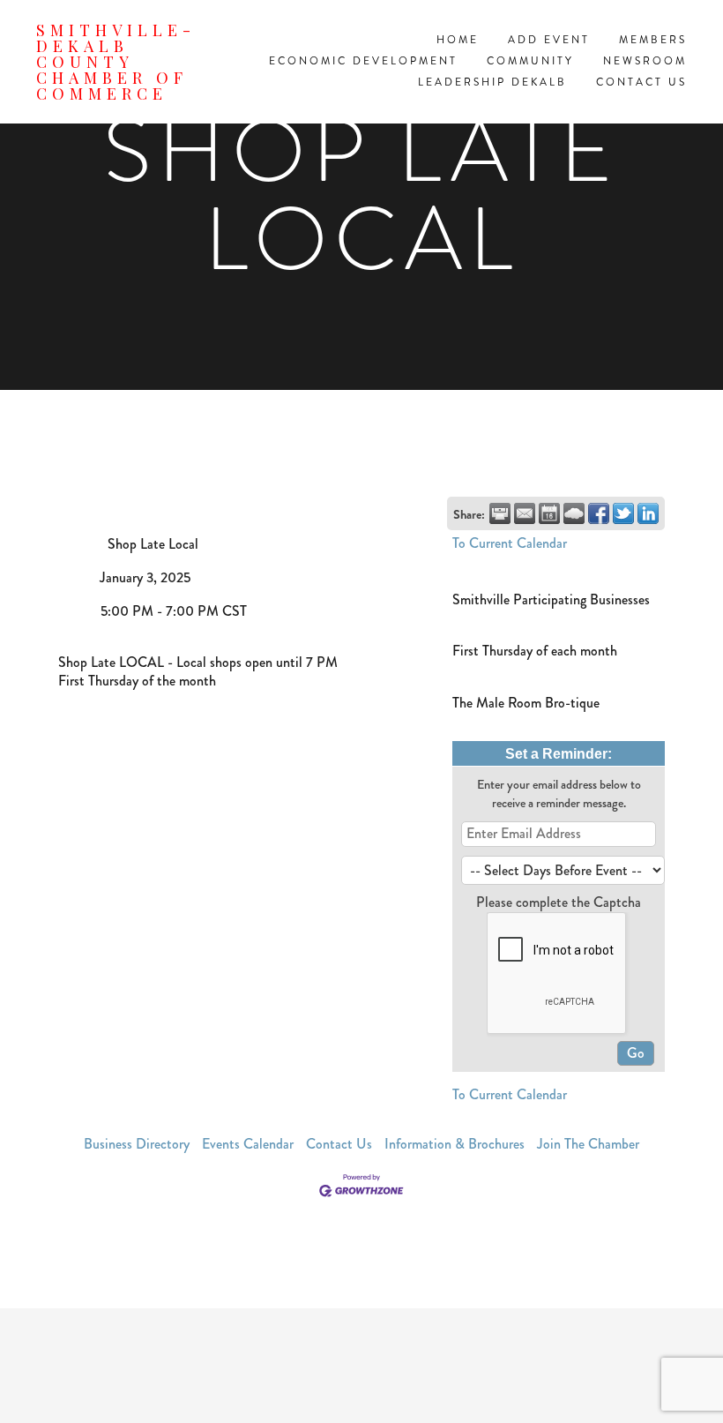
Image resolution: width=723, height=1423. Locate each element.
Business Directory (137, 1144)
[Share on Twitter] (623, 513)
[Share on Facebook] (598, 513)
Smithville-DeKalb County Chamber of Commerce (116, 61)
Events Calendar (248, 1144)
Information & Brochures (454, 1144)
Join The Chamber (588, 1144)
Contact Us (339, 1144)
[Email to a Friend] (524, 513)
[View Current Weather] (574, 513)
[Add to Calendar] (549, 513)
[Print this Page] (500, 513)
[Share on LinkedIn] (648, 513)
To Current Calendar (509, 543)
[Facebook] (361, 1365)
